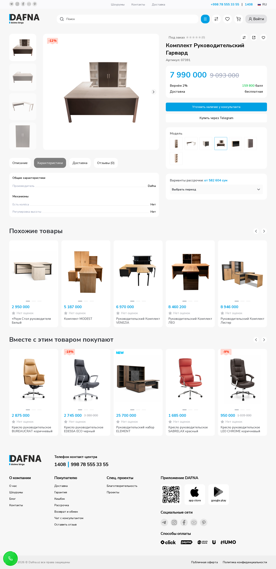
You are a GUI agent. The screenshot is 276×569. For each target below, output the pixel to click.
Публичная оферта (204, 562)
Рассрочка (61, 505)
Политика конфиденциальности (245, 562)
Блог (12, 499)
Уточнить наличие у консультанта (216, 107)
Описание (20, 163)
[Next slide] (153, 92)
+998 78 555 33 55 (225, 4)
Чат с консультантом (68, 518)
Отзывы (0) (106, 163)
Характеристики (50, 163)
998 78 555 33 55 (89, 464)
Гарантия (60, 492)
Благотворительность (122, 486)
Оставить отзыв (65, 524)
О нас (13, 486)
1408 (249, 4)
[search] (128, 19)
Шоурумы (118, 4)
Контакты (138, 4)
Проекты (113, 492)
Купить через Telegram (216, 118)
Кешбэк (59, 499)
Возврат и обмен (66, 512)
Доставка (158, 4)
